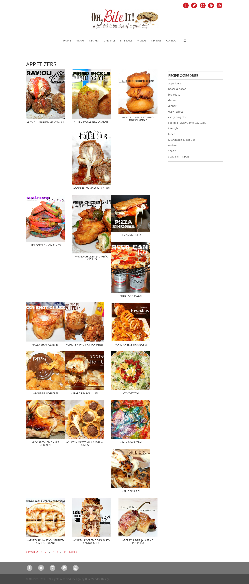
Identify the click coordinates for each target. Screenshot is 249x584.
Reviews (156, 40)
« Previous (32, 551)
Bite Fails (126, 40)
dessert (172, 100)
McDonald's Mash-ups (181, 139)
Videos (141, 40)
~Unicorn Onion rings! (45, 245)
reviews (173, 145)
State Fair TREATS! (179, 156)
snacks (172, 151)
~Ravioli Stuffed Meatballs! (46, 122)
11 (65, 551)
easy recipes (175, 111)
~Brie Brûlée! (131, 491)
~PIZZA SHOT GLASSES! (45, 344)
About (80, 40)
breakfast (174, 94)
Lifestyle (109, 40)
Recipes (94, 40)
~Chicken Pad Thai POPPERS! (84, 344)
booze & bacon (177, 89)
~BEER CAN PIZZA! (131, 295)
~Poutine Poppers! (45, 393)
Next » (73, 551)
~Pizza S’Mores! (130, 235)
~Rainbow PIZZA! (131, 442)
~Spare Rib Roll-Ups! (84, 393)
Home (67, 40)
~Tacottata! (131, 393)
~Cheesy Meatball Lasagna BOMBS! (84, 444)
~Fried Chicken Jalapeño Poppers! (91, 258)
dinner (172, 106)
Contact (172, 40)
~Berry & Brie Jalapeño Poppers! (137, 542)
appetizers (174, 83)
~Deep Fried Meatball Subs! (91, 188)
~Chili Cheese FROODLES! (131, 344)
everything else (177, 117)
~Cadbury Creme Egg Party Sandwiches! (91, 542)
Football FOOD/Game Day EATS (187, 122)
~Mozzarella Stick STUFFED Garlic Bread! (45, 542)
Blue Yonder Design (97, 579)
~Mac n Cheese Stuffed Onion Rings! (137, 119)
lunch (171, 134)
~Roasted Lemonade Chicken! (45, 444)
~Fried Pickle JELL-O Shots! (91, 121)
